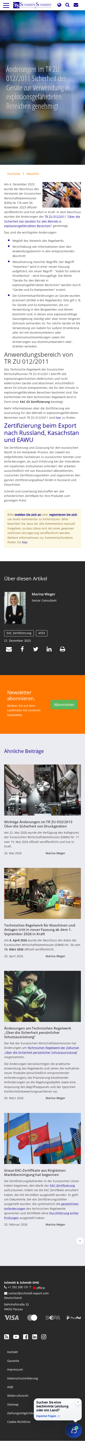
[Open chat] (74, 1430)
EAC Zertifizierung (19, 633)
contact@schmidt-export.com (28, 1293)
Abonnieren (64, 704)
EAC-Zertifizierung (62, 1185)
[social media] (6, 1336)
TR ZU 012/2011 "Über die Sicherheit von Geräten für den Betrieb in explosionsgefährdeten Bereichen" (42, 221)
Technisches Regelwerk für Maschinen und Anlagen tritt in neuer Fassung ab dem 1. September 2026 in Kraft (39, 929)
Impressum (15, 1369)
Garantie (13, 1361)
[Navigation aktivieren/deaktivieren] (6, 5)
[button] (59, 5)
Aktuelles (32, 174)
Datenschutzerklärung (22, 1378)
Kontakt (12, 1352)
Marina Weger (43, 593)
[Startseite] (33, 5)
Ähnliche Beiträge (24, 751)
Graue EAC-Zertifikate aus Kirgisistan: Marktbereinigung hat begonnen (35, 1172)
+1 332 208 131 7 (19, 1287)
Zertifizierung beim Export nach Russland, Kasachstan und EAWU (41, 432)
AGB (10, 1387)
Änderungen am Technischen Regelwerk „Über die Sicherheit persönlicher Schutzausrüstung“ (37, 1032)
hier (58, 418)
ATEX (41, 633)
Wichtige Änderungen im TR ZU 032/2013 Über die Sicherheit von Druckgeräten (38, 824)
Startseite (13, 174)
